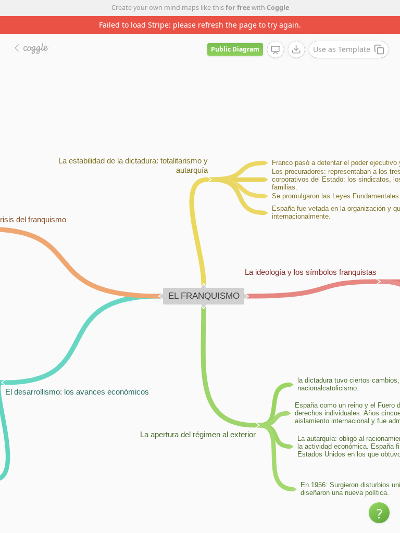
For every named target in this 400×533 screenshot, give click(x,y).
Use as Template (341, 49)
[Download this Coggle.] (296, 49)
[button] (379, 512)
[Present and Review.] (275, 50)
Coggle (278, 7)
